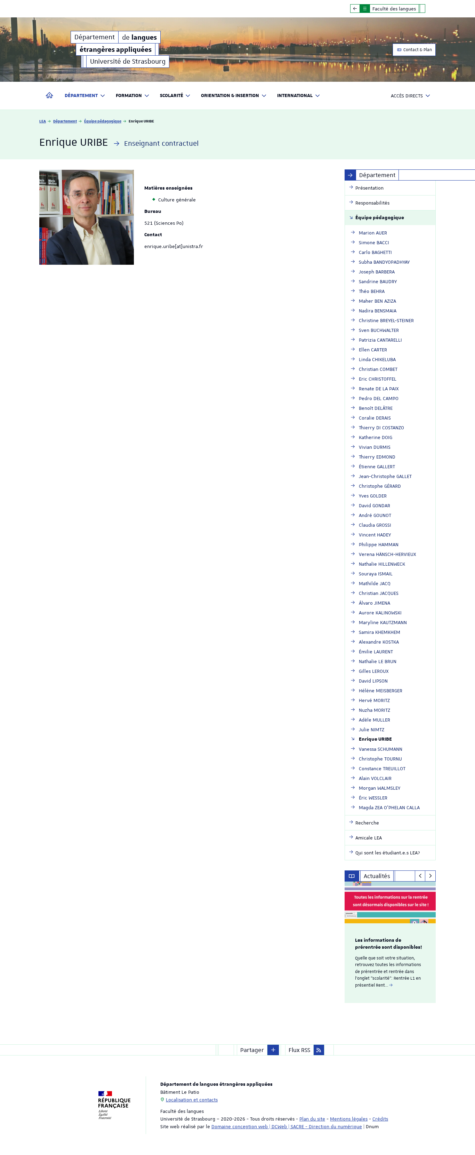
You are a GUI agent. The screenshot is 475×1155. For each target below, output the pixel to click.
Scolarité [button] (171, 96)
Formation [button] (129, 96)
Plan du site (312, 1119)
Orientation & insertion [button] (230, 96)
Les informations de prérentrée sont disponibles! (388, 943)
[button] (273, 1050)
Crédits (380, 1119)
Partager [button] (252, 1050)
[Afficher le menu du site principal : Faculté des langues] (355, 8)
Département (65, 121)
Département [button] (81, 96)
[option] (390, 942)
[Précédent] (420, 876)
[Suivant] (430, 876)
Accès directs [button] (407, 96)
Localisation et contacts (192, 1100)
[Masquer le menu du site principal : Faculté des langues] (427, 8)
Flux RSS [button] (299, 1050)
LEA (42, 121)
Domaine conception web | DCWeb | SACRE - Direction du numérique (286, 1126)
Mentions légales (349, 1119)
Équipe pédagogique (102, 121)
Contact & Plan (417, 50)
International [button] (295, 96)
